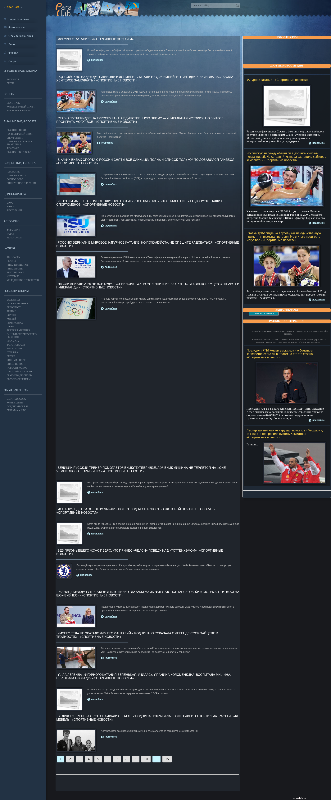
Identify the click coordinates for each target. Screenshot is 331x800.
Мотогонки (14, 237)
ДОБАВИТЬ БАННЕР (264, 313)
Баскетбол (13, 299)
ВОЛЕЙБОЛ (13, 79)
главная (13, 7)
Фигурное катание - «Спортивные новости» (277, 79)
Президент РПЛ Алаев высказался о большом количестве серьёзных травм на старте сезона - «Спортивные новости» (281, 354)
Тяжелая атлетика (18, 330)
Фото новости (16, 344)
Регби (10, 83)
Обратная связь (16, 390)
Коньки (9, 94)
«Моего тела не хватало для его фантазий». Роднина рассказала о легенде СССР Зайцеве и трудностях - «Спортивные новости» (137, 635)
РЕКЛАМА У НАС (16, 410)
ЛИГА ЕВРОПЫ (15, 268)
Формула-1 (13, 230)
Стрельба (12, 352)
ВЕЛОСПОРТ (13, 307)
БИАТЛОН (12, 315)
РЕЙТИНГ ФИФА (16, 272)
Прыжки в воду (16, 175)
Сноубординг (15, 137)
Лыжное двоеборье (19, 152)
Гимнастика (15, 322)
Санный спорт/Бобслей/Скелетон (22, 335)
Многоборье (14, 348)
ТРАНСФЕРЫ (13, 257)
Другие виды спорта (20, 375)
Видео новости (16, 364)
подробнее (318, 143)
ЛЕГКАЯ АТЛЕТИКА (17, 303)
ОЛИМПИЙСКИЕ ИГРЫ (19, 371)
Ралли (10, 233)
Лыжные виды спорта (20, 121)
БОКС (10, 202)
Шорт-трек (13, 103)
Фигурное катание (19, 110)
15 (167, 759)
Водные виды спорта (19, 162)
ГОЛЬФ (10, 326)
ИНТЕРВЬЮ (13, 276)
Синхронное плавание (21, 183)
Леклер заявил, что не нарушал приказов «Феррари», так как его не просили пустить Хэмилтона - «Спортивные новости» (285, 434)
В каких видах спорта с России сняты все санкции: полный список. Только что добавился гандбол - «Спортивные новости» (146, 161)
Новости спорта (16, 290)
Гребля (11, 356)
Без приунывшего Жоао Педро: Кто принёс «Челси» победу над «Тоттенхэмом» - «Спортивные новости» (139, 552)
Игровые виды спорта (20, 70)
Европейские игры (18, 379)
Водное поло (15, 179)
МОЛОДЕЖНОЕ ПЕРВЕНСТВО (23, 280)
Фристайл (13, 148)
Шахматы (13, 341)
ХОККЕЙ (11, 319)
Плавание (13, 171)
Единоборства (15, 193)
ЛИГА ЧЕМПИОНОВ (18, 265)
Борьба (11, 206)
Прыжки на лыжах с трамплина (20, 143)
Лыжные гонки (16, 130)
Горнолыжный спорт (20, 134)
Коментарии (15, 402)
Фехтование (14, 210)
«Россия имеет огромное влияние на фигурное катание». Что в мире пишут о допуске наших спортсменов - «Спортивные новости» (139, 203)
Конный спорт (16, 360)
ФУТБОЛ (9, 248)
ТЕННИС (11, 311)
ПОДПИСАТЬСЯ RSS (17, 406)
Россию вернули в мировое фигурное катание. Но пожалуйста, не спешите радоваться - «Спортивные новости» (147, 244)
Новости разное (17, 367)
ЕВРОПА (11, 261)
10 (146, 759)
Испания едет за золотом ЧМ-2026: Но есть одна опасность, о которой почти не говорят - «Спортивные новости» (135, 511)
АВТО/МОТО (12, 221)
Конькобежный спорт (21, 106)
